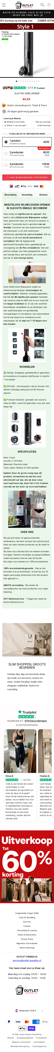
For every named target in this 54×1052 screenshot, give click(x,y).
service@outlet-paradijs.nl (27, 960)
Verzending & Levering (27, 930)
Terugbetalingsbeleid (25, 1038)
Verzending (27, 195)
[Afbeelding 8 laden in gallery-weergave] (32, 81)
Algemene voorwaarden (21, 1042)
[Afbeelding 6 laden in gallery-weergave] (27, 81)
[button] (4, 5)
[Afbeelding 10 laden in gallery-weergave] (36, 81)
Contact (27, 926)
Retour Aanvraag (27, 948)
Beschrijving (11, 195)
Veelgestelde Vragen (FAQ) (27, 913)
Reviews (43, 195)
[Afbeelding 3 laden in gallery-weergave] (20, 81)
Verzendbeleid (39, 1042)
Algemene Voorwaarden (27, 943)
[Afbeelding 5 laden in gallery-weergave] (25, 81)
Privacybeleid (41, 1038)
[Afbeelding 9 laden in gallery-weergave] (34, 81)
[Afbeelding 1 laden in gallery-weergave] (16, 81)
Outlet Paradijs (25, 1034)
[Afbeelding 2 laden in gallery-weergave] (18, 81)
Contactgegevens (39, 1046)
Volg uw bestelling (27, 917)
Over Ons (27, 922)
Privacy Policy (27, 939)
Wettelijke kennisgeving (20, 1046)
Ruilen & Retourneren (27, 935)
